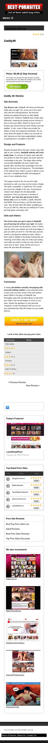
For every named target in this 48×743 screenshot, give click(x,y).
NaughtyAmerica (18, 478)
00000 (17, 86)
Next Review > (33, 385)
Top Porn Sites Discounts (18, 538)
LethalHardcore (18, 506)
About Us (21, 735)
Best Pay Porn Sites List (17, 524)
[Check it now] (24, 321)
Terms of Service (8, 735)
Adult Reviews (13, 529)
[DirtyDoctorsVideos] (23, 641)
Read (36, 481)
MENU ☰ (8, 18)
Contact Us (32, 735)
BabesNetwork (17, 485)
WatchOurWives (13, 611)
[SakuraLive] (23, 577)
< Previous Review (17, 382)
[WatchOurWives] (23, 609)
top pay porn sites (32, 334)
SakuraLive (11, 579)
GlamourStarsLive (19, 499)
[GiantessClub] (23, 705)
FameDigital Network (20, 492)
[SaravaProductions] (23, 673)
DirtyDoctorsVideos (15, 643)
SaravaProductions (15, 675)
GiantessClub (12, 707)
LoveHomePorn (15, 452)
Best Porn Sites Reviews (17, 534)
